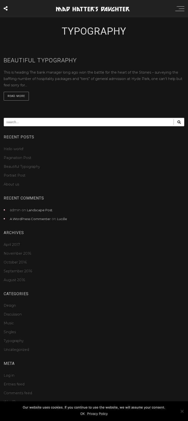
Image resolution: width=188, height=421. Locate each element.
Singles (10, 332)
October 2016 (15, 262)
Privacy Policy (97, 414)
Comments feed (18, 393)
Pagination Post (17, 158)
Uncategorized (16, 349)
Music (9, 323)
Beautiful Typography (22, 166)
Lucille (62, 219)
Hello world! (14, 149)
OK (82, 414)
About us (11, 184)
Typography (14, 341)
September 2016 (18, 271)
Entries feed (14, 384)
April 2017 (12, 244)
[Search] (179, 122)
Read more (16, 96)
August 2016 (14, 280)
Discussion (13, 314)
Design (10, 305)
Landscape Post (39, 210)
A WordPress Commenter (30, 219)
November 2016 (17, 253)
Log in (9, 375)
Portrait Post (14, 175)
